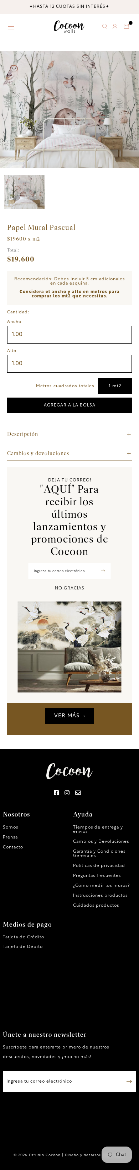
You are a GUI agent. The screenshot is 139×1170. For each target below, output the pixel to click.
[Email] (78, 793)
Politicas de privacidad (99, 866)
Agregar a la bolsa (70, 405)
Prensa (10, 837)
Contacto (13, 847)
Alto (11, 351)
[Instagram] (67, 793)
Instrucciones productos (100, 896)
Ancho (14, 322)
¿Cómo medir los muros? (101, 886)
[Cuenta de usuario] (115, 27)
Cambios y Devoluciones (101, 842)
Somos (10, 827)
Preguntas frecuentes (97, 876)
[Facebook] (56, 793)
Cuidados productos (96, 906)
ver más (66, 716)
